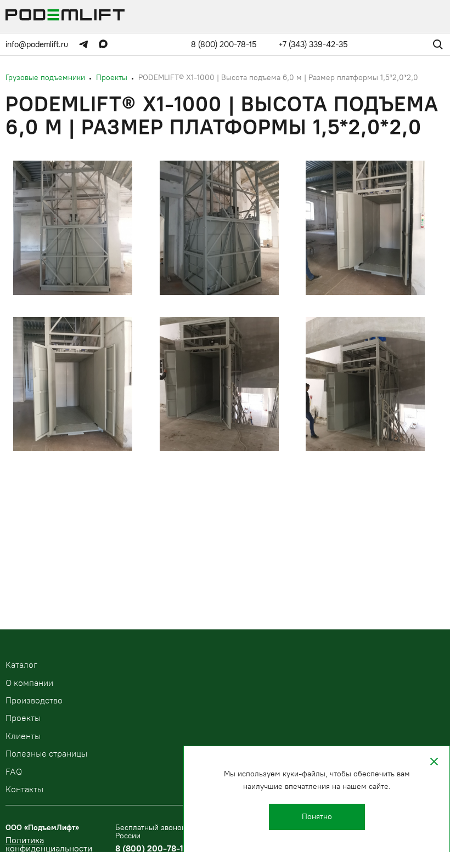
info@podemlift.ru (36, 44)
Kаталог (21, 665)
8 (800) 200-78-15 (224, 44)
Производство (34, 700)
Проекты (23, 718)
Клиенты (23, 736)
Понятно (317, 816)
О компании (29, 683)
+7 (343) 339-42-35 (313, 44)
